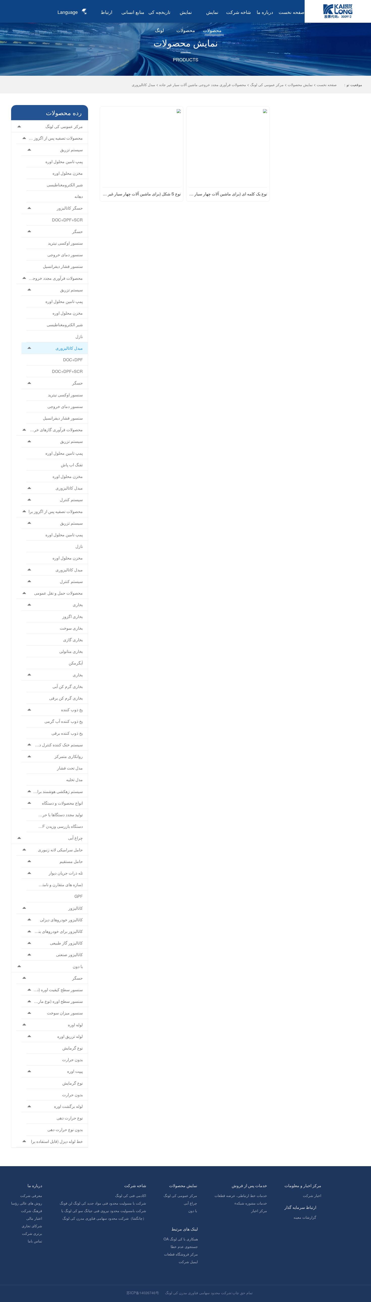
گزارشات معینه (305, 1217)
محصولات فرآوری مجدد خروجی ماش (55, 278)
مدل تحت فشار (70, 768)
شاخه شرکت (238, 12)
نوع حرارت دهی (70, 1118)
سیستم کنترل (71, 499)
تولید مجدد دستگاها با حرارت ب (60, 815)
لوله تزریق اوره (70, 1036)
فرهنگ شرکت (31, 1210)
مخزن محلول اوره (67, 173)
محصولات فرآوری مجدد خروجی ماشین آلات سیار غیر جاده (202, 84)
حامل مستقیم (71, 861)
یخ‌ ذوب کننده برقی (67, 733)
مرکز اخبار (259, 1210)
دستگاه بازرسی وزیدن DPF (60, 826)
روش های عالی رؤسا (26, 1203)
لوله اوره (75, 1025)
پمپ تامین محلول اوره (64, 161)
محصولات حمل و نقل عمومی (58, 593)
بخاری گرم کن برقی (66, 698)
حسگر (77, 231)
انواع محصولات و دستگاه (62, 803)
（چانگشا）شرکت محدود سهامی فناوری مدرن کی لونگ (104, 1218)
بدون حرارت (72, 1059)
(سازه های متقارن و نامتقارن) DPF (60, 884)
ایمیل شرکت (188, 1261)
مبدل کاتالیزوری (143, 84)
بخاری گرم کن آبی (67, 686)
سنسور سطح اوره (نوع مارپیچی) (58, 1001)
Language (68, 12)
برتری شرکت (32, 1233)
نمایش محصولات (300, 84)
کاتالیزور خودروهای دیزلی (61, 920)
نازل (79, 336)
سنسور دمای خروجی (65, 255)
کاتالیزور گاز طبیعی (66, 943)
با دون (78, 966)
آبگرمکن (76, 663)
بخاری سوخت (71, 628)
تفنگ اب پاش (72, 465)
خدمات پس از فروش (249, 1185)
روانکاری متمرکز (69, 756)
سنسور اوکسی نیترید (65, 243)
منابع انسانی (132, 12)
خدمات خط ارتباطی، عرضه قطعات (241, 1195)
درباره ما (265, 12)
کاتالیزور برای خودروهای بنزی (58, 931)
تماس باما (35, 1240)
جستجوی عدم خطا (184, 1246)
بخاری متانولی (71, 651)
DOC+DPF (73, 360)
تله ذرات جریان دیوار (66, 873)
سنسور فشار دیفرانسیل (63, 266)
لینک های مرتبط (184, 1229)
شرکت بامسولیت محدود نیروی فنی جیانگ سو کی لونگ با (103, 1210)
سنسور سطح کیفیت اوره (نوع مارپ (58, 989)
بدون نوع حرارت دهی (65, 1129)
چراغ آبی (75, 838)
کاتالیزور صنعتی (69, 954)
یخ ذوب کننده (72, 709)
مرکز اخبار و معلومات (302, 1185)
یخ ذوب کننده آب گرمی (63, 721)
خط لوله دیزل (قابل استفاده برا (57, 1141)
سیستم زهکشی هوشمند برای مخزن (58, 791)
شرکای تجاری (32, 1225)
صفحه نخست (291, 12)
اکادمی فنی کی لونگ (130, 1195)
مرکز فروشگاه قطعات (181, 1254)
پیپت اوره (75, 1071)
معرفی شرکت (31, 1195)
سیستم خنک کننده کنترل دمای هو (58, 745)
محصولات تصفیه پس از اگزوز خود (55, 138)
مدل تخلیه (74, 779)
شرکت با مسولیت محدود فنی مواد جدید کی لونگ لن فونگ (103, 1203)
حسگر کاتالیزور (70, 208)
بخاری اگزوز (72, 616)
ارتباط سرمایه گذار (300, 1207)
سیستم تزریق (71, 149)
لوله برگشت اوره (68, 1106)
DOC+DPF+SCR (67, 220)
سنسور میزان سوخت (65, 1013)
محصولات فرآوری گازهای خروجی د (55, 429)
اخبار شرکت (312, 1195)
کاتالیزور (75, 908)
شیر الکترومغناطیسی (65, 185)
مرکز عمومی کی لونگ (267, 84)
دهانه (78, 196)
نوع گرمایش (72, 1048)
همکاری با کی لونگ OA (181, 1238)
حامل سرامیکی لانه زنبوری (60, 850)
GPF (78, 896)
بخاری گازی (73, 640)
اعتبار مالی (34, 1218)
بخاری (78, 604)
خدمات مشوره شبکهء (250, 1203)
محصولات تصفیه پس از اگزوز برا (56, 511)
